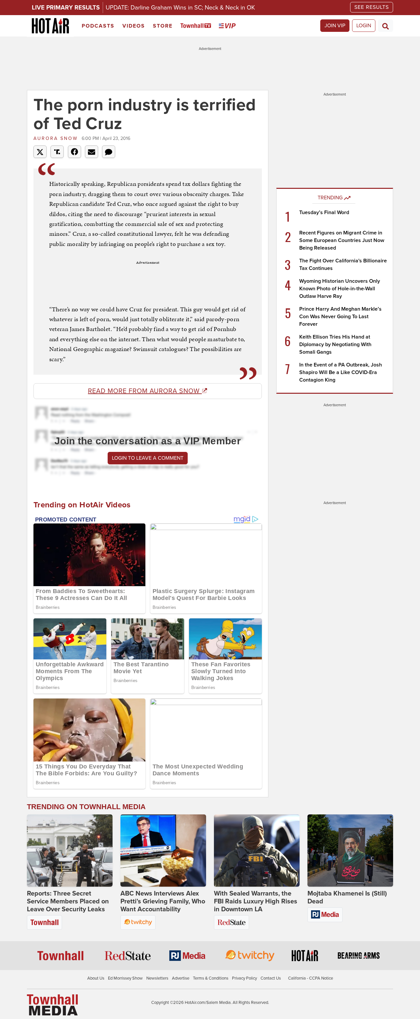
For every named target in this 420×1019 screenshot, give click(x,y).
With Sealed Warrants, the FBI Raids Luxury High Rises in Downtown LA (255, 901)
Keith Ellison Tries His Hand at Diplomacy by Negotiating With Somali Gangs (335, 344)
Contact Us (271, 978)
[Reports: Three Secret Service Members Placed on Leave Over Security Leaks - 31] (70, 850)
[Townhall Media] (52, 1004)
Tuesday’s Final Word (324, 212)
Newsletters (157, 978)
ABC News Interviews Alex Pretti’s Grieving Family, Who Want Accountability (162, 901)
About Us (95, 978)
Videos (133, 26)
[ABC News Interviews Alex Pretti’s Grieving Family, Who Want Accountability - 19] (163, 850)
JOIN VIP (335, 25)
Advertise (180, 978)
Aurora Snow (56, 138)
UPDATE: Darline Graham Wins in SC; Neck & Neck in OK (180, 7)
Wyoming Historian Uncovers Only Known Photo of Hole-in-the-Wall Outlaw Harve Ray (339, 288)
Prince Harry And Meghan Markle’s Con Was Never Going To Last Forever (340, 316)
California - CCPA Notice (310, 978)
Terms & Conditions (210, 978)
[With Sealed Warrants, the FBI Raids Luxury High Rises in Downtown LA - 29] (257, 850)
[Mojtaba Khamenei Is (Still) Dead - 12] (350, 850)
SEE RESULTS (371, 7)
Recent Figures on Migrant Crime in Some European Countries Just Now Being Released (341, 240)
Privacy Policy (244, 978)
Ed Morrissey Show (125, 978)
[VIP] (228, 26)
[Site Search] (385, 25)
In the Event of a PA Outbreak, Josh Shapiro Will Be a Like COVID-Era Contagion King (340, 372)
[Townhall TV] (197, 26)
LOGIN (363, 25)
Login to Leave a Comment (147, 458)
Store (163, 26)
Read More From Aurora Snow (145, 391)
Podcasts (98, 26)
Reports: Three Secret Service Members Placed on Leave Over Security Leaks (68, 901)
